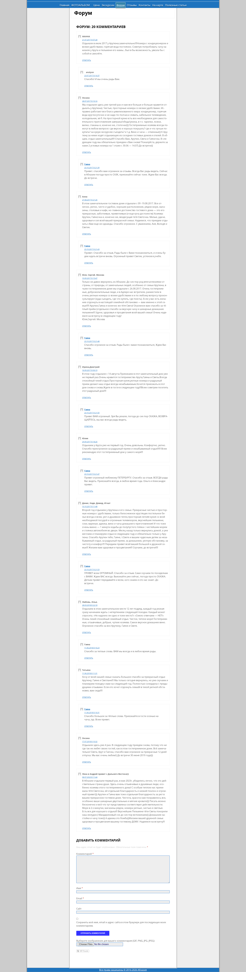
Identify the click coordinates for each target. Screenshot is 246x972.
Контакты (144, 5)
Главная (64, 5)
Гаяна (87, 164)
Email (80, 898)
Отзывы (132, 5)
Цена (96, 5)
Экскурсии (108, 5)
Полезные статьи (175, 5)
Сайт (78, 908)
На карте (157, 5)
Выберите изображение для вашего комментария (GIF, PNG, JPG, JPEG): (115, 940)
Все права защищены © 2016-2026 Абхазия (123, 969)
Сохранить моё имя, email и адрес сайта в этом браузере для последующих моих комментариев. (121, 924)
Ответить (86, 60)
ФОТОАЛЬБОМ (80, 5)
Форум (120, 5)
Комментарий (85, 853)
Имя (79, 888)
